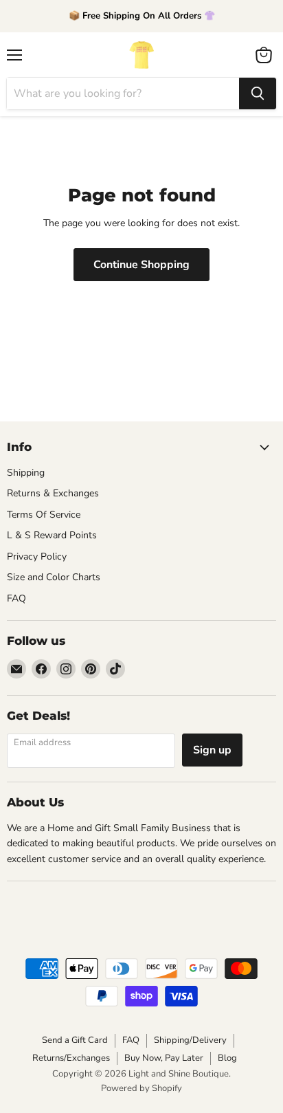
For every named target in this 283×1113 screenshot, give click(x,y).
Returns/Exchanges (71, 1058)
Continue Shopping (141, 264)
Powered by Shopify (141, 1088)
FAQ (16, 598)
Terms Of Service (43, 514)
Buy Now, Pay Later (163, 1058)
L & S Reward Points (52, 535)
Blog (227, 1058)
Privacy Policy (37, 556)
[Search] (257, 93)
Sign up (212, 750)
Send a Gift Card (75, 1040)
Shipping (26, 472)
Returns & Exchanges (53, 493)
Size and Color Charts (53, 577)
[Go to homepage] (141, 55)
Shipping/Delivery (190, 1040)
